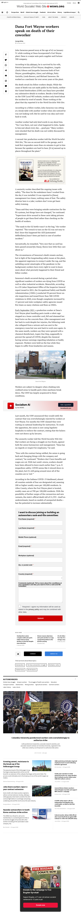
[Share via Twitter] (5, 59)
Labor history (7, 687)
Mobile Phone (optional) (27, 537)
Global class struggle (9, 682)
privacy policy (34, 609)
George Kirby (19, 41)
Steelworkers (19, 684)
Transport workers (8, 684)
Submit (41, 618)
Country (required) (25, 574)
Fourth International (14, 17)
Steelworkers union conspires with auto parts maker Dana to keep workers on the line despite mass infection (25, 639)
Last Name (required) (26, 528)
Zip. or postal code (25, 565)
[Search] (78, 13)
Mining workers (29, 684)
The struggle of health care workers (38, 682)
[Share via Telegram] (5, 70)
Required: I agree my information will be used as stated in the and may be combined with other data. (39, 609)
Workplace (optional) (26, 555)
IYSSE (43, 17)
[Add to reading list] (5, 91)
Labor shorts (16, 687)
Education (54, 682)
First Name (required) (26, 519)
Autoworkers (20, 665)
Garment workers (54, 684)
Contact (69, 3)
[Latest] (7, 13)
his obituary (32, 64)
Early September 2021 (24, 310)
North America (32, 669)
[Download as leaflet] (5, 80)
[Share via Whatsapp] (5, 65)
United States (20, 669)
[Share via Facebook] (5, 54)
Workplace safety (54, 665)
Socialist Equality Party (31, 17)
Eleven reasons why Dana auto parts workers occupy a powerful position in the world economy (45, 638)
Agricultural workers (41, 684)
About (74, 3)
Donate (72, 17)
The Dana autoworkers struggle (36, 665)
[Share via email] (5, 75)
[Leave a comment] (5, 86)
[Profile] (78, 3)
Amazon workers (22, 682)
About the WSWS (53, 17)
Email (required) (24, 546)
